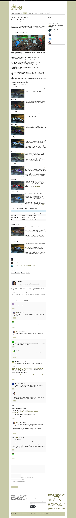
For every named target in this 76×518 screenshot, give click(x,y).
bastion (55, 494)
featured (40, 288)
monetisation (61, 500)
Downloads (47, 13)
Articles (35, 13)
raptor (58, 505)
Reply (13, 308)
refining (55, 507)
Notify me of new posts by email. (17, 483)
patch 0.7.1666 (34, 289)
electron (58, 498)
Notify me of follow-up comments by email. (18, 481)
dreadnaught (50, 498)
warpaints (63, 508)
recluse (61, 505)
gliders (50, 500)
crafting (56, 497)
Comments (57, 23)
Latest (53, 23)
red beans (50, 507)
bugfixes (52, 495)
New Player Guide (28, 247)
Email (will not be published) (27, 477)
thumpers (52, 508)
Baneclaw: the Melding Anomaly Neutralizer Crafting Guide (35, 294)
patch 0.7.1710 (61, 503)
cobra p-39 (21, 288)
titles (59, 508)
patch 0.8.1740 (38, 290)
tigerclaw (56, 508)
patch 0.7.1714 (20, 290)
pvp (55, 505)
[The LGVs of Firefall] (28, 42)
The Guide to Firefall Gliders (56, 38)
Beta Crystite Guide (38, 186)
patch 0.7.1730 (32, 290)
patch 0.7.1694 (55, 503)
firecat (60, 499)
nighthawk (50, 502)
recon (64, 505)
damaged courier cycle (33, 288)
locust (17, 289)
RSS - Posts (32, 494)
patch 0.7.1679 (13, 290)
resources (59, 507)
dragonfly (61, 496)
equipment (50, 499)
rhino (49, 508)
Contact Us (20, 0)
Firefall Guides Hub (18, 13)
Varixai (16, 404)
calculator (56, 495)
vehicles (16, 292)
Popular (49, 23)
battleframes (61, 494)
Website (22, 479)
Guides (25, 13)
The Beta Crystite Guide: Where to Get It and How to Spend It (26, 258)
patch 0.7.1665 (28, 289)
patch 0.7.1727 (26, 290)
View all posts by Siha (21, 285)
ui (60, 508)
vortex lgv (21, 292)
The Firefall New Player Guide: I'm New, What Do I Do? (24, 265)
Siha (12, 21)
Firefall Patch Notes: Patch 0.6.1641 (17, 294)
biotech (49, 495)
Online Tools (40, 13)
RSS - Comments (33, 496)
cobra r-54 (26, 288)
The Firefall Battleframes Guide (57, 41)
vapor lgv (12, 292)
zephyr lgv (25, 292)
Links (30, 0)
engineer (61, 498)
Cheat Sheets (30, 13)
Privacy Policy (26, 0)
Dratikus (17, 321)
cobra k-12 (17, 288)
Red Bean (35, 167)
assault (49, 494)
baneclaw (52, 494)
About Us (16, 0)
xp (48, 509)
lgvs (14, 289)
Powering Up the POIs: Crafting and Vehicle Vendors (24, 262)
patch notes (57, 504)
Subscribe (33, 506)
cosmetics (50, 497)
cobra (13, 288)
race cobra (43, 290)
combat (61, 495)
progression (51, 505)
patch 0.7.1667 (40, 289)
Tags (61, 23)
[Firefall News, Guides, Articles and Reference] (16, 9)
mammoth (55, 500)
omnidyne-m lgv (21, 289)
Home (12, 0)
